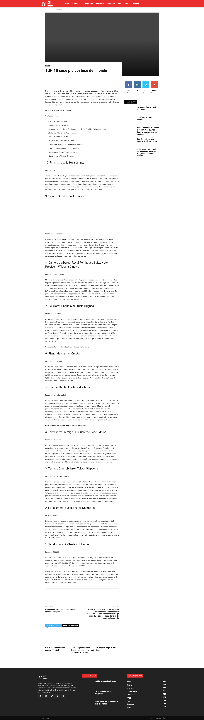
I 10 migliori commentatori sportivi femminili (55, 649)
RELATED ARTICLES (53, 625)
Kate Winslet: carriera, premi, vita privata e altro (147, 140)
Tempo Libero (88, 4)
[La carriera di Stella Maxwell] (129, 120)
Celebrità (76, 4)
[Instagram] (46, 696)
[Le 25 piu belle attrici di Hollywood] (87, 694)
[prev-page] (46, 657)
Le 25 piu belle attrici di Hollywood (104, 692)
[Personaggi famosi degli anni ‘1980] (129, 110)
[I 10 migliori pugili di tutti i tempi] (107, 638)
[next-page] (50, 657)
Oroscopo (100, 4)
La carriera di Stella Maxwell (144, 118)
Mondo (136, 4)
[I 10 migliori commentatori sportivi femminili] (56, 638)
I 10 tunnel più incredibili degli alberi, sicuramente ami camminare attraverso (82, 650)
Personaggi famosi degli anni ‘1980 (146, 108)
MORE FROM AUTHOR (70, 625)
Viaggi (127, 4)
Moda (120, 4)
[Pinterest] (57, 83)
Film (67, 4)
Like (128, 82)
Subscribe (154, 82)
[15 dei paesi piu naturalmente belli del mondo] (87, 704)
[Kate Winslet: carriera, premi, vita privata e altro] (129, 141)
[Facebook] (47, 83)
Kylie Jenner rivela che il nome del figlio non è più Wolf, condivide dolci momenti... (146, 152)
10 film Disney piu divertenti (106, 681)
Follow (137, 82)
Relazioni (111, 4)
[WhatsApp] (62, 83)
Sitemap (151, 718)
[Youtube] (63, 696)
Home (47, 10)
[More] (67, 83)
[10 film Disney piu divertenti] (87, 684)
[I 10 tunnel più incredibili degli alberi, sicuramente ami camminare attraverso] (82, 638)
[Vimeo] (57, 696)
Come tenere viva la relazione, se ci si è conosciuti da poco (61, 610)
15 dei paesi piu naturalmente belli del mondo (106, 703)
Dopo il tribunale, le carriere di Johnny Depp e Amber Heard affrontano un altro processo (148, 131)
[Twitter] (52, 83)
